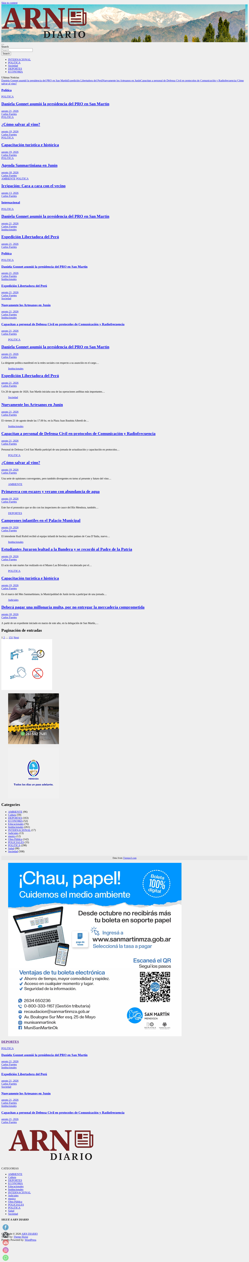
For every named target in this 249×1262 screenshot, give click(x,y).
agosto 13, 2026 (9, 193)
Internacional (10, 202)
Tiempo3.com (130, 858)
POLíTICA (14, 62)
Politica (6, 253)
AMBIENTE (8, 178)
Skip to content (9, 2)
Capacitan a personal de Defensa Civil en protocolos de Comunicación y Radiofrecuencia (188, 80)
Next (16, 637)
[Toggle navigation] (2, 44)
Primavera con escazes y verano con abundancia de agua (50, 491)
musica (12, 836)
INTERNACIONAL (19, 59)
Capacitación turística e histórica (30, 145)
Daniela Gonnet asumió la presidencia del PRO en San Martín (34, 80)
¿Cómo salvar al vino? (20, 124)
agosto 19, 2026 (9, 131)
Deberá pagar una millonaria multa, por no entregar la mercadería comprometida (72, 607)
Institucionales (9, 229)
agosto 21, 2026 (9, 111)
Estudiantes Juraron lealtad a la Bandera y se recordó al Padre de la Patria (66, 549)
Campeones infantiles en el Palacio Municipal (40, 520)
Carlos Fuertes (9, 114)
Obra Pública (15, 839)
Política (6, 90)
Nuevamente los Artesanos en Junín (121, 80)
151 (11, 637)
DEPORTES (15, 68)
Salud (11, 848)
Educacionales (16, 824)
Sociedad (13, 65)
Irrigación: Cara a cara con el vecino (33, 186)
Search (5, 46)
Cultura (12, 814)
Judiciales (13, 599)
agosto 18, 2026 (9, 172)
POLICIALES (16, 842)
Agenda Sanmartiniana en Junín (29, 165)
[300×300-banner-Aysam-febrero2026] (26, 689)
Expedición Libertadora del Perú (85, 80)
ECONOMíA (15, 71)
